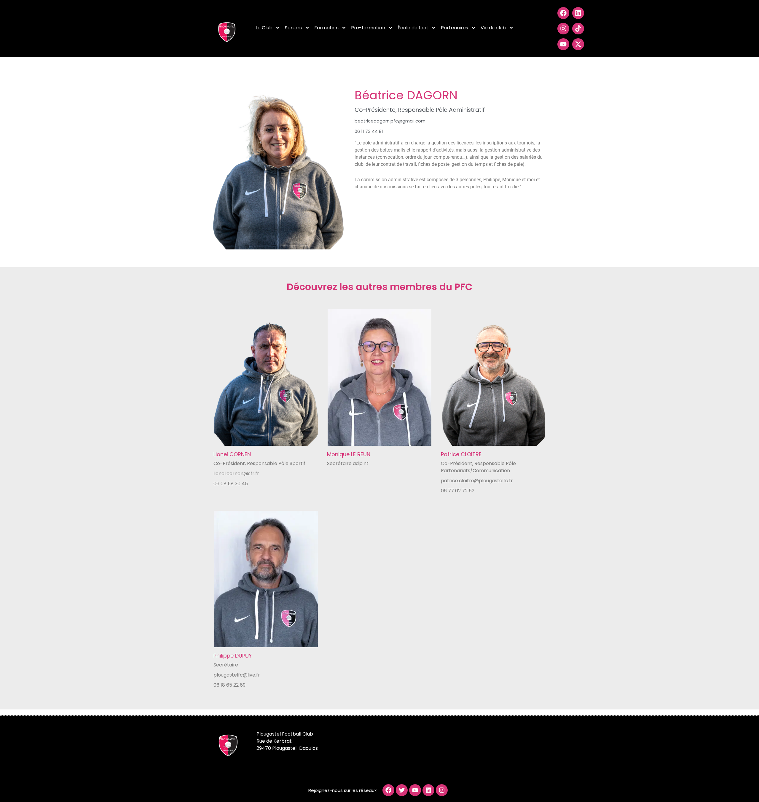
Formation (326, 27)
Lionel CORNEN (232, 454)
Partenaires (454, 27)
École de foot (413, 27)
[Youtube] (563, 44)
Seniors (293, 27)
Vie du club (493, 27)
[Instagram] (563, 29)
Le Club (264, 27)
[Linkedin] (578, 13)
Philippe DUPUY (232, 655)
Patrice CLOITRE (461, 454)
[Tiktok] (578, 29)
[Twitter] (402, 790)
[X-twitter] (578, 44)
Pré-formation (368, 27)
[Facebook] (563, 13)
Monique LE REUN (348, 454)
